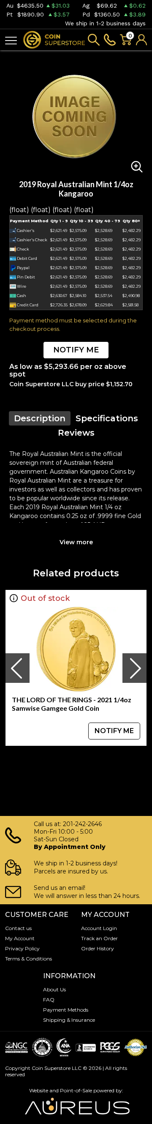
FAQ (48, 999)
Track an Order (99, 938)
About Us (54, 989)
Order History (97, 948)
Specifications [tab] (107, 418)
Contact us (18, 928)
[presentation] (17, 668)
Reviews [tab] (76, 433)
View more (76, 542)
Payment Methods (65, 1010)
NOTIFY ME (76, 350)
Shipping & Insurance (69, 1020)
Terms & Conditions (28, 958)
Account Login (99, 928)
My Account (20, 938)
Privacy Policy (22, 948)
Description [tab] (39, 418)
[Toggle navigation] (11, 39)
